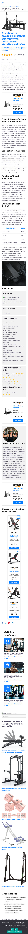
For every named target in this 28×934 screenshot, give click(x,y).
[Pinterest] (9, 623)
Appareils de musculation (14, 48)
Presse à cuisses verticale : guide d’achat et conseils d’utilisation (13, 701)
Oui (12, 929)
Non (16, 929)
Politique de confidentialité (14, 931)
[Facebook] (2, 623)
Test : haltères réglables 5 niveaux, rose (13, 819)
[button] (18, 3)
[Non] (26, 927)
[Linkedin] (12, 623)
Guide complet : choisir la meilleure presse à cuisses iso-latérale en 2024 (13, 676)
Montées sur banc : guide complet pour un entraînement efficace (14, 654)
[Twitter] (6, 623)
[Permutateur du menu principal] (25, 2)
